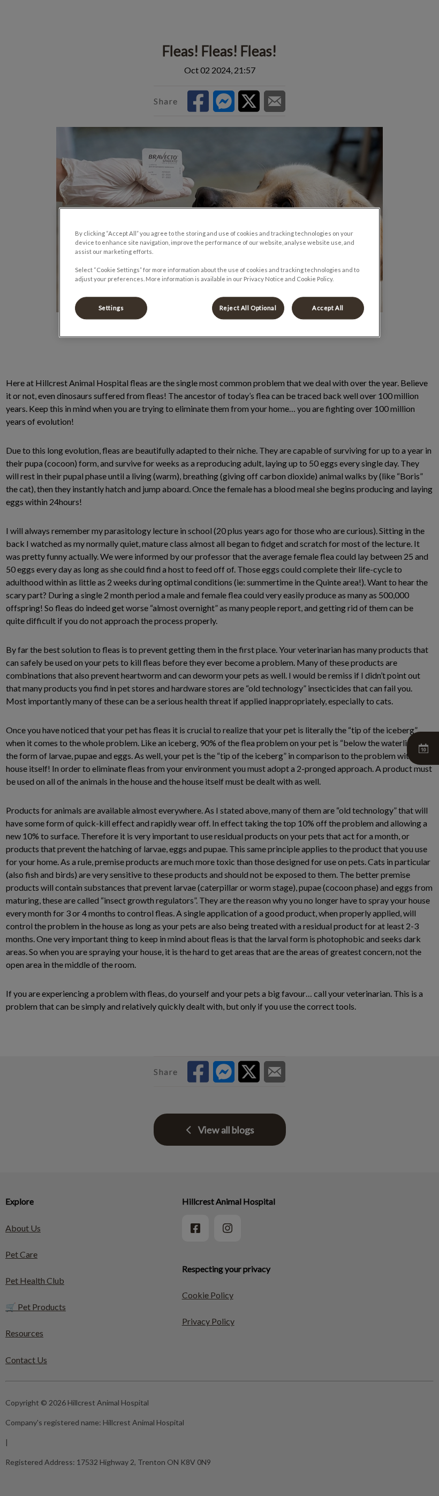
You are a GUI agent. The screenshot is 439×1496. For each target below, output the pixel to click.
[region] (219, 272)
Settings (111, 308)
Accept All (328, 308)
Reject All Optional (248, 308)
